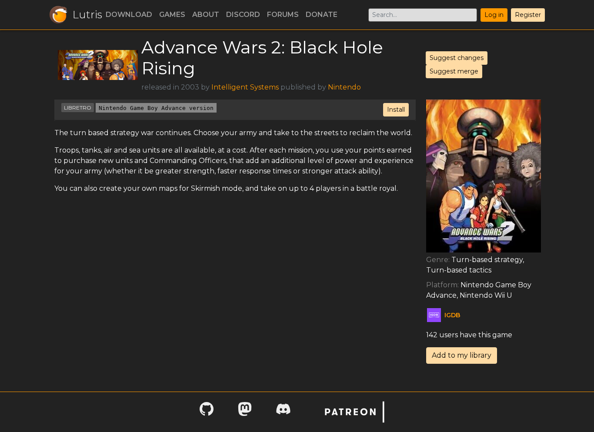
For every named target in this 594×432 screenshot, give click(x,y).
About (205, 14)
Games (172, 14)
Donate (321, 14)
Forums (283, 14)
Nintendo (344, 87)
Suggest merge (454, 71)
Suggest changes (457, 58)
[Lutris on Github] (207, 412)
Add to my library (461, 355)
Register (528, 15)
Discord (243, 14)
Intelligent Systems (245, 87)
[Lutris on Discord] (283, 412)
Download (129, 14)
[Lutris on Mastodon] (245, 412)
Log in (494, 15)
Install (396, 109)
